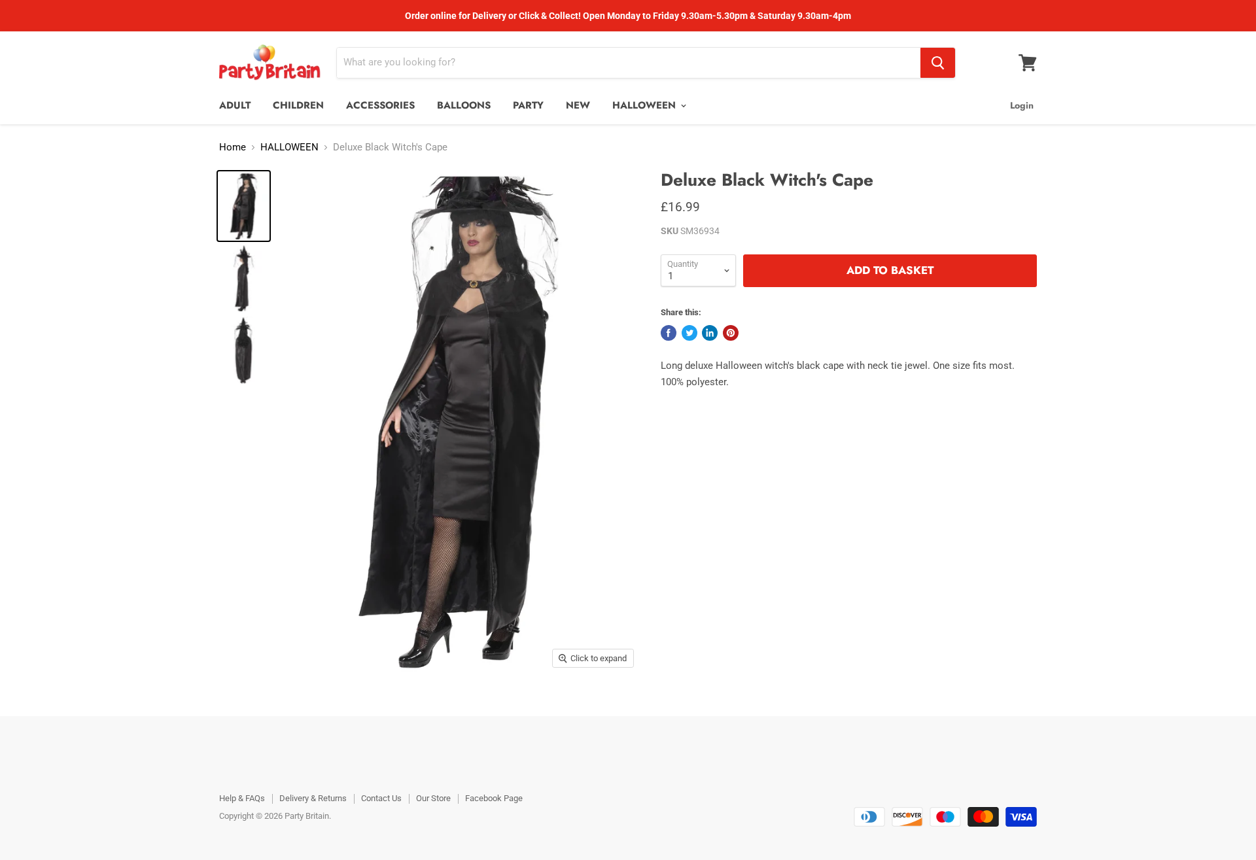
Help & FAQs (242, 798)
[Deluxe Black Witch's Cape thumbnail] (244, 206)
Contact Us (381, 798)
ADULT (235, 105)
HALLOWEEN (645, 105)
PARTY (528, 105)
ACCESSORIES (380, 105)
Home (232, 147)
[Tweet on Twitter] (689, 333)
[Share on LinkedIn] (710, 333)
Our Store (433, 798)
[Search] (937, 63)
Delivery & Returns (313, 798)
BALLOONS (464, 105)
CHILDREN (298, 105)
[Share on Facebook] (668, 333)
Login (1022, 105)
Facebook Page (494, 798)
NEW (578, 105)
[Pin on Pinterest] (731, 333)
